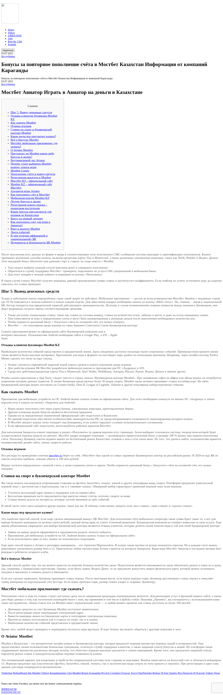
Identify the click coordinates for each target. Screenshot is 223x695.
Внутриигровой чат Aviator (28, 160)
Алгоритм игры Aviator (25, 191)
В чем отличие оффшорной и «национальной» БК (29, 237)
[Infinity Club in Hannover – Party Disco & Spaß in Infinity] (10, 22)
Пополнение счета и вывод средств (33, 174)
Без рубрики (8, 56)
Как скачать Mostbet (23, 122)
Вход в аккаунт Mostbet (25, 228)
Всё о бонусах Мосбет (25, 139)
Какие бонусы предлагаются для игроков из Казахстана (31, 213)
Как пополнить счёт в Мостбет (30, 194)
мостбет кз (55, 455)
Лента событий (20, 232)
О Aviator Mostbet (22, 150)
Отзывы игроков (21, 126)
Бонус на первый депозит (27, 218)
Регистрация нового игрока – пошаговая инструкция (29, 206)
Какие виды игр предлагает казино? (33, 136)
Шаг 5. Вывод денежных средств (31, 112)
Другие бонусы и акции (26, 201)
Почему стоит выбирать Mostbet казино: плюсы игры (31, 165)
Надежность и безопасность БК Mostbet (36, 242)
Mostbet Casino (20, 170)
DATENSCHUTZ (11, 692)
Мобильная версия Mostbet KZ (30, 198)
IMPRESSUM (8, 689)
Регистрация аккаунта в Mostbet (31, 177)
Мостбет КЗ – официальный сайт (32, 180)
